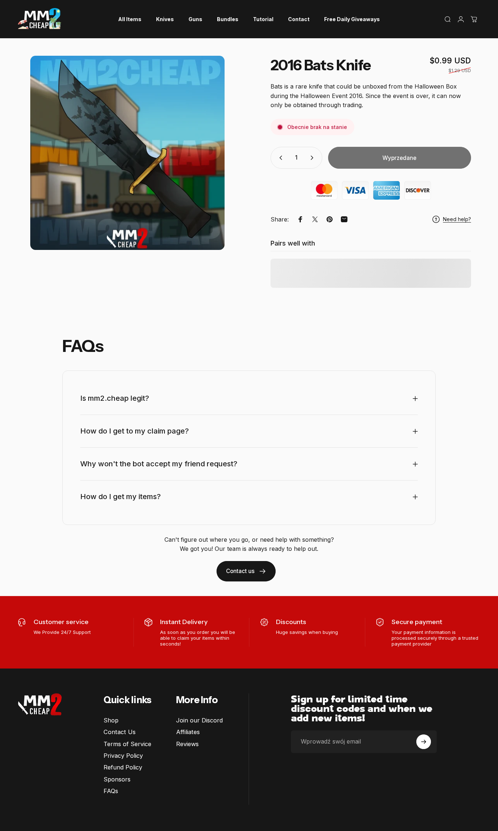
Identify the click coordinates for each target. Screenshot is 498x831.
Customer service (61, 622)
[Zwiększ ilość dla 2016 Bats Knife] (313, 157)
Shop (111, 720)
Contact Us (120, 732)
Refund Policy (123, 767)
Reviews (187, 744)
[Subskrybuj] (423, 741)
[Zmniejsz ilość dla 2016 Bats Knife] (279, 157)
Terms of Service (127, 744)
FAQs (111, 791)
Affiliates (188, 732)
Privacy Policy (123, 755)
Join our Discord (199, 720)
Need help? (457, 219)
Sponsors (117, 779)
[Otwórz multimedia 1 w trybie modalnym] (127, 153)
